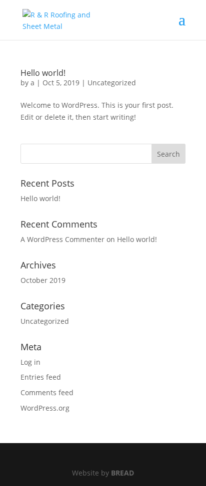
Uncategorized (112, 82)
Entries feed (40, 377)
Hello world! (43, 72)
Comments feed (47, 392)
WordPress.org (45, 408)
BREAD (122, 473)
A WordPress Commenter (62, 239)
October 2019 (43, 280)
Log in (30, 362)
